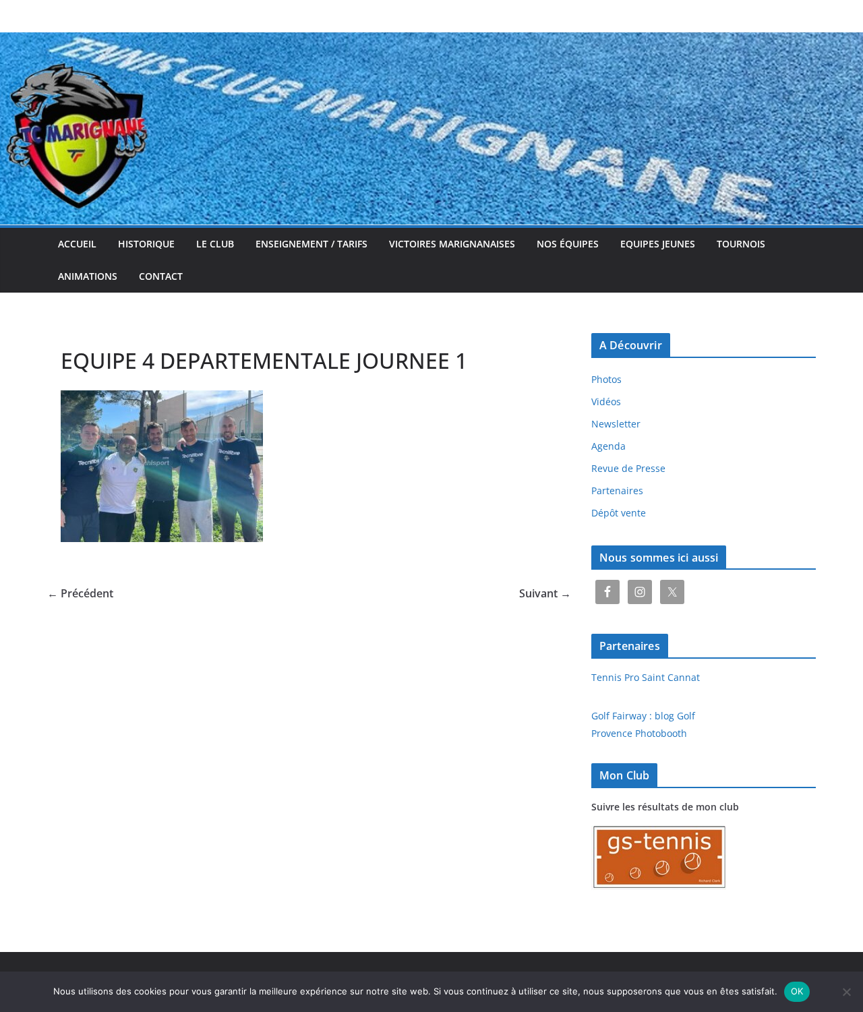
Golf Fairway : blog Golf (643, 715)
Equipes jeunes (657, 243)
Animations (87, 276)
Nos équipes (568, 243)
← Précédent (80, 593)
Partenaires (617, 490)
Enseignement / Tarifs (311, 243)
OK (797, 991)
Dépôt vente (618, 512)
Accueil (77, 243)
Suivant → (545, 593)
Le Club (215, 243)
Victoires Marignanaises (452, 243)
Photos (606, 379)
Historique (146, 243)
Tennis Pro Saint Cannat (645, 677)
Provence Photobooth (639, 733)
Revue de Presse (628, 468)
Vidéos (606, 401)
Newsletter (616, 423)
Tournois (741, 243)
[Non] (846, 992)
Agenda (608, 446)
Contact (161, 276)
